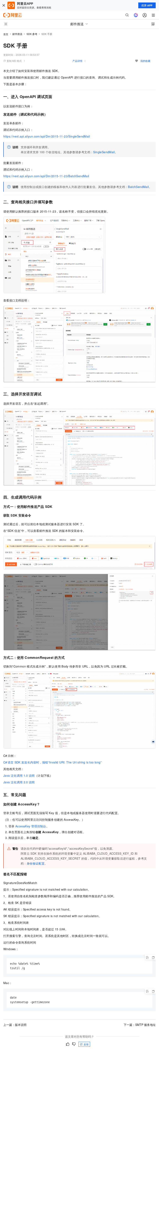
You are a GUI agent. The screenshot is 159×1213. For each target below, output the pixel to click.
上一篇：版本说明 (14, 1025)
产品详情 (77, 60)
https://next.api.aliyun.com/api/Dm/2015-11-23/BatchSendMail (46, 176)
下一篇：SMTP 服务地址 (140, 1025)
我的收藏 (145, 60)
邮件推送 (17, 34)
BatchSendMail (138, 187)
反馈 (86, 1044)
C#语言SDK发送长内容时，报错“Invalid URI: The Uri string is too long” (52, 762)
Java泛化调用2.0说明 (19, 782)
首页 (5, 34)
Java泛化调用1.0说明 (19, 775)
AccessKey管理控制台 (30, 826)
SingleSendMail (104, 152)
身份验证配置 (36, 863)
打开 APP (147, 5)
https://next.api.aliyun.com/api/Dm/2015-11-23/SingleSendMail (46, 136)
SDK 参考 (31, 34)
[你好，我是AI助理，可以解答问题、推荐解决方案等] (135, 15)
